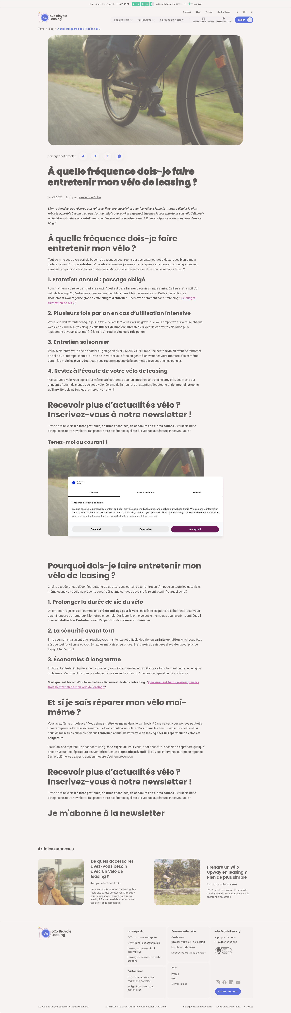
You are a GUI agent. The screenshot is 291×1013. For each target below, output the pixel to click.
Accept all (195, 529)
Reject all (96, 529)
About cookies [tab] (145, 492)
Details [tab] (197, 492)
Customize (145, 529)
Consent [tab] (94, 492)
